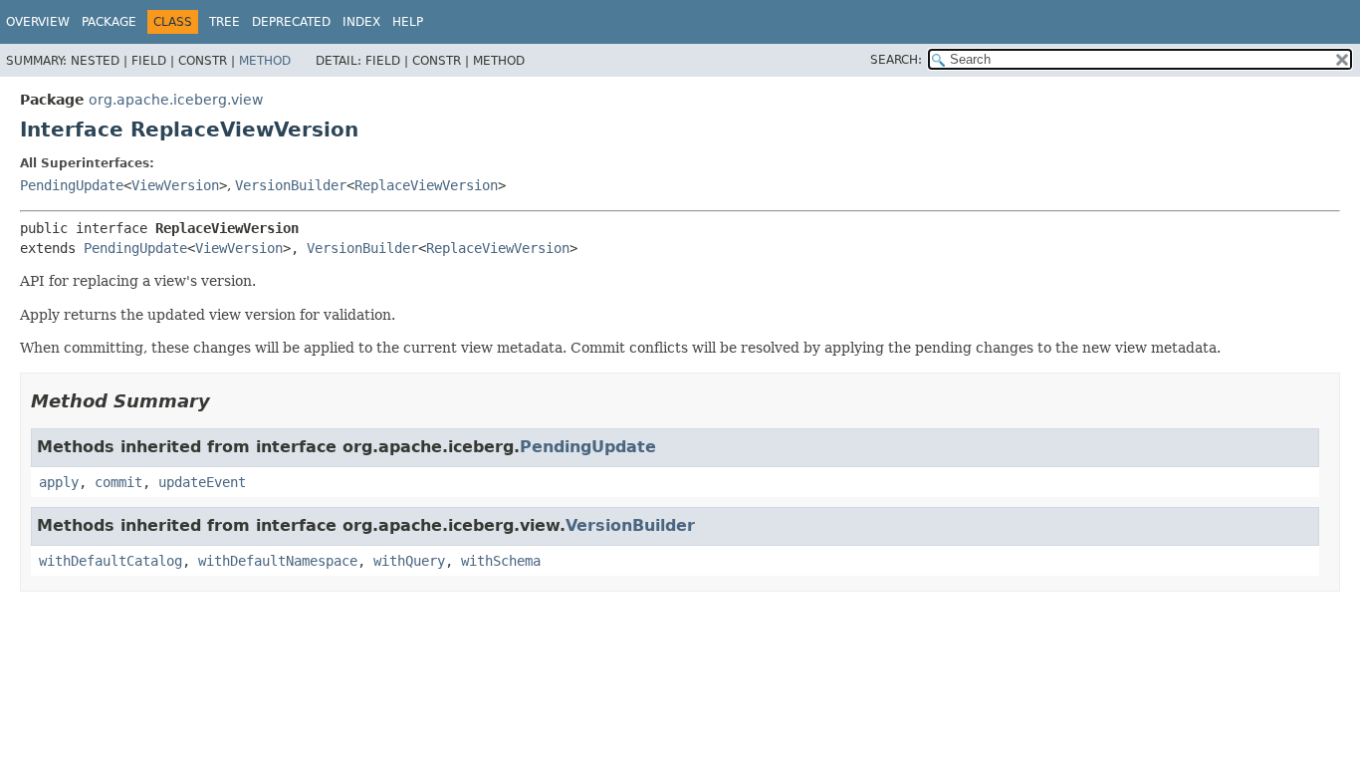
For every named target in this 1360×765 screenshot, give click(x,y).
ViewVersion (175, 185)
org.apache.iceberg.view (176, 100)
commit (118, 482)
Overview (38, 22)
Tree (224, 22)
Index (361, 22)
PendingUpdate (71, 185)
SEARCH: (896, 60)
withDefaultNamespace (277, 561)
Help (407, 22)
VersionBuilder (290, 185)
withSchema (501, 561)
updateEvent (202, 482)
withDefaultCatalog (110, 561)
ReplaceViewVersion (426, 185)
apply (59, 482)
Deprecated (291, 22)
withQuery (409, 561)
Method (265, 61)
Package (109, 22)
